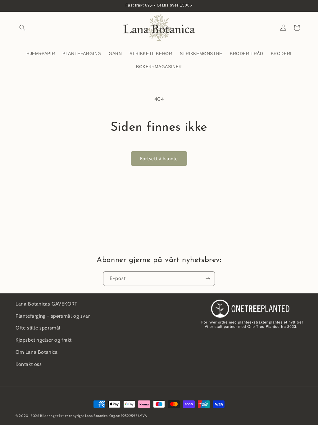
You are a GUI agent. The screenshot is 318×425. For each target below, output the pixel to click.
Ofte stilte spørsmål (38, 328)
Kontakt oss (29, 364)
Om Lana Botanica (37, 352)
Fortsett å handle (159, 158)
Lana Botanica (96, 415)
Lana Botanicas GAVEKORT (47, 304)
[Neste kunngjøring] (300, 6)
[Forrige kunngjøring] (18, 6)
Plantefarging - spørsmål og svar (53, 316)
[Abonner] (208, 278)
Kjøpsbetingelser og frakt (44, 340)
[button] (22, 28)
